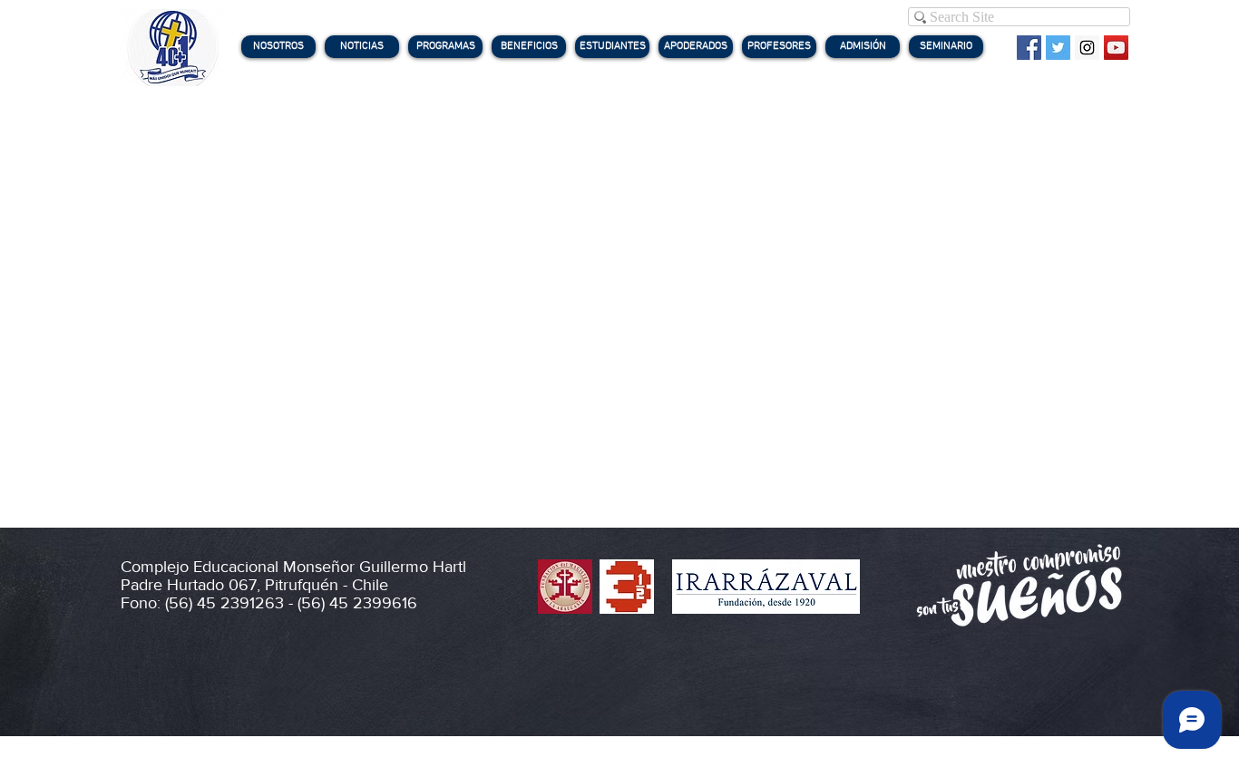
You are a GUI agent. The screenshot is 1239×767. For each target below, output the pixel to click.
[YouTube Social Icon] (1116, 47)
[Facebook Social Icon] (1029, 47)
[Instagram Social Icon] (1087, 47)
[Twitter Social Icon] (1058, 47)
